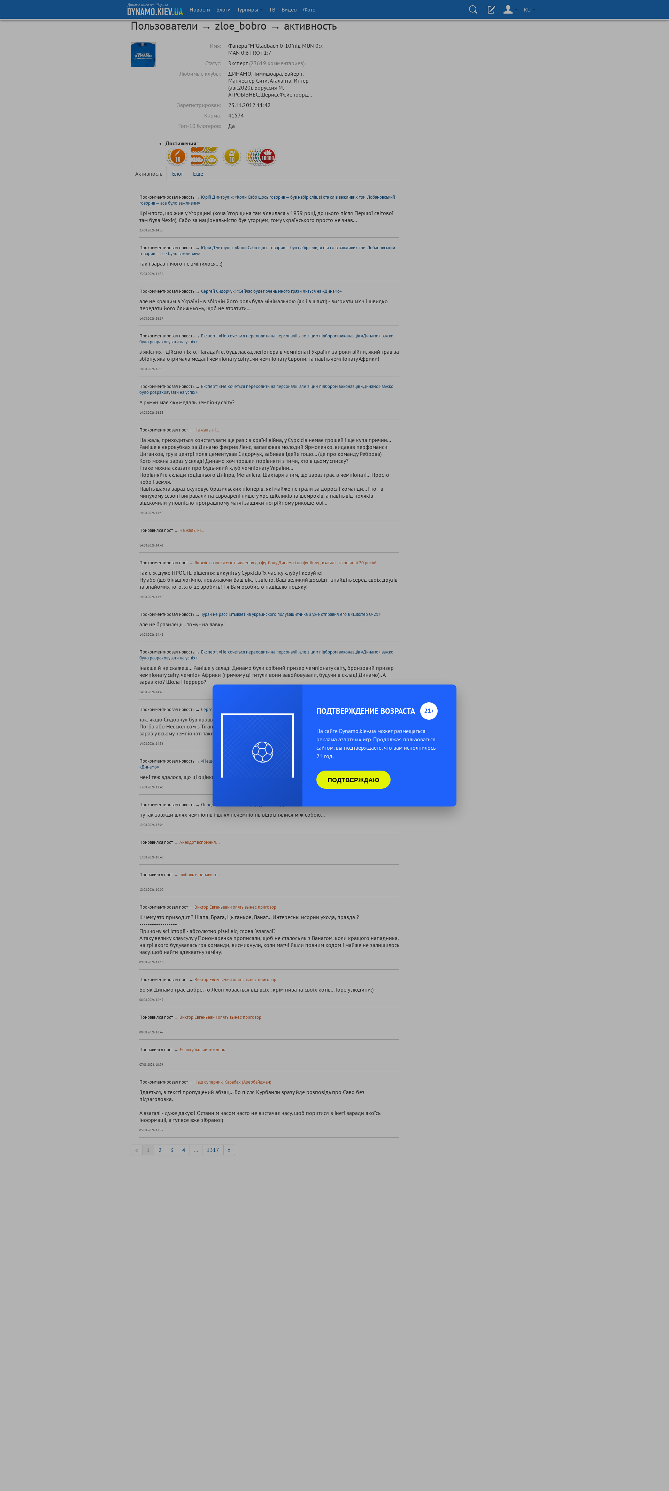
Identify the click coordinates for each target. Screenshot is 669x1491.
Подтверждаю (353, 779)
